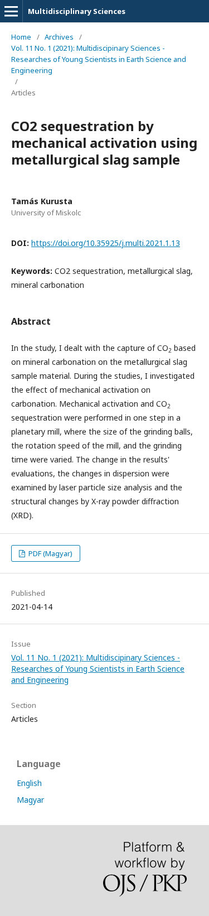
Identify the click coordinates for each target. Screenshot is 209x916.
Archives (59, 37)
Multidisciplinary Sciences (76, 11)
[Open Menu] (11, 11)
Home (21, 37)
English (29, 783)
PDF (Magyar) (49, 553)
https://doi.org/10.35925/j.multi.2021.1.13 (105, 243)
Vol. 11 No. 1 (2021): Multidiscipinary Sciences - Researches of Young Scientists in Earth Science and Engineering (98, 59)
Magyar (30, 799)
